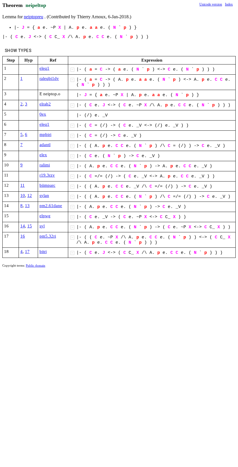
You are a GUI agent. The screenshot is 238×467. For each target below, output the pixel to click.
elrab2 (45, 104)
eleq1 (44, 68)
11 (22, 185)
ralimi (44, 165)
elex (43, 154)
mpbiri (45, 134)
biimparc (47, 185)
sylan (44, 195)
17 (27, 251)
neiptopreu (33, 16)
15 (29, 226)
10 (22, 195)
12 (29, 195)
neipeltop (36, 5)
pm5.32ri (47, 236)
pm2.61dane (50, 205)
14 (22, 226)
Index (229, 4)
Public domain (35, 265)
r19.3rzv (47, 175)
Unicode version (210, 4)
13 (27, 205)
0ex (42, 114)
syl (42, 226)
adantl (45, 144)
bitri (43, 251)
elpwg (45, 215)
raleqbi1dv (49, 78)
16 (22, 236)
